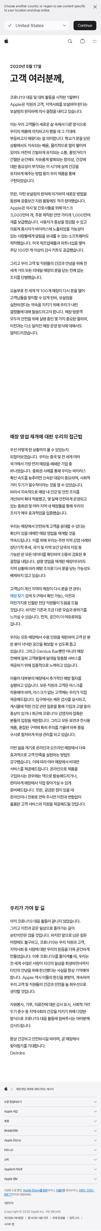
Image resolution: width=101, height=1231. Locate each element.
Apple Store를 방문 (35, 1190)
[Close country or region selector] (95, 6)
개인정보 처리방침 (13, 1218)
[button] (37, 25)
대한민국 (8, 1203)
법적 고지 (74, 1218)
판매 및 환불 (58, 1218)
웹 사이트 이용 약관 (38, 1218)
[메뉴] (95, 41)
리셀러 (59, 1190)
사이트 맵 (9, 1224)
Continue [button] (85, 25)
